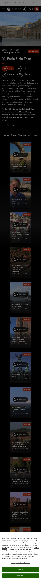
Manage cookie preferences (20, 563)
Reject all (20, 569)
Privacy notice (14, 550)
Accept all (20, 576)
